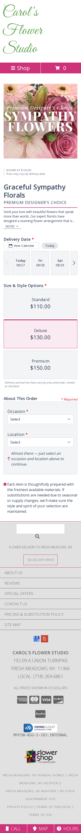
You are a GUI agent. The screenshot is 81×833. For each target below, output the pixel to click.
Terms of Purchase (54, 807)
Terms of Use (40, 815)
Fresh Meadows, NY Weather (31, 791)
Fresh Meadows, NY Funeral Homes (34, 775)
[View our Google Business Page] (36, 640)
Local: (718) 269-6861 (40, 676)
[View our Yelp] (44, 640)
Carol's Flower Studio (22, 30)
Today (49, 245)
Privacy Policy (20, 807)
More (10, 226)
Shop (23, 68)
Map (42, 829)
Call (15, 829)
